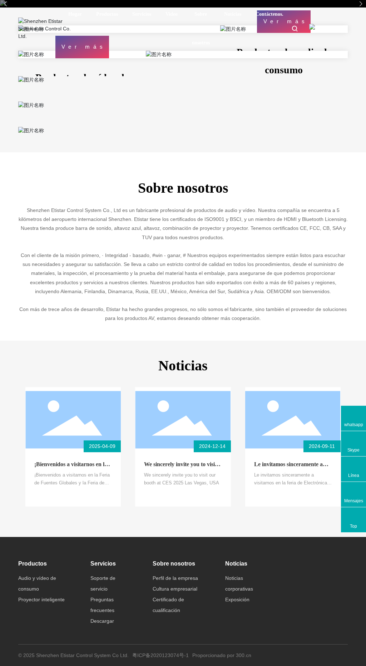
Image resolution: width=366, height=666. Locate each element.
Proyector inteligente (41, 599)
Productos (107, 14)
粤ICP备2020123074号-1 (160, 655)
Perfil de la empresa (175, 578)
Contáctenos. (269, 14)
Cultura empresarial (175, 589)
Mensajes (353, 500)
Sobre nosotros (201, 28)
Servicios (141, 14)
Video (171, 14)
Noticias (232, 14)
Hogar (75, 14)
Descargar (102, 621)
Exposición (237, 599)
